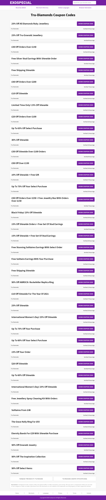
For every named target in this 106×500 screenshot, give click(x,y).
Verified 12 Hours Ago (89, 110)
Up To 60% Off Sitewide (23, 375)
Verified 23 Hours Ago (89, 345)
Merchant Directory (42, 8)
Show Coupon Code (85, 24)
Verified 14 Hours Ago (89, 168)
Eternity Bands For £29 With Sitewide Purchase (34, 433)
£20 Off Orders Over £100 (23, 116)
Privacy (60, 493)
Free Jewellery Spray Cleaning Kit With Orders (34, 398)
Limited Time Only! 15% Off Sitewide (29, 105)
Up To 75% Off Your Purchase (25, 328)
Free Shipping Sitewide (23, 70)
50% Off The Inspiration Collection (28, 456)
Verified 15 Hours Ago (89, 29)
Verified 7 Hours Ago (89, 87)
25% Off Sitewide (20, 305)
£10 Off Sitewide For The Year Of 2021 (30, 293)
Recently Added (21, 8)
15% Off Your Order (20, 351)
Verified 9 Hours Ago (89, 229)
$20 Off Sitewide (19, 363)
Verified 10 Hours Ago (89, 191)
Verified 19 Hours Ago (89, 145)
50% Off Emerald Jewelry (24, 444)
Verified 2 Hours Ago (89, 252)
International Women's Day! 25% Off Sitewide (34, 317)
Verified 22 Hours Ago (89, 334)
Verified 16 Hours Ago (89, 98)
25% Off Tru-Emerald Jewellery (27, 35)
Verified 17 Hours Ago (89, 180)
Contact (89, 493)
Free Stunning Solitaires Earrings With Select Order (36, 247)
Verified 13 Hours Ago (89, 415)
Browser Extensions (85, 8)
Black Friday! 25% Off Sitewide (26, 212)
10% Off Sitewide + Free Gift (25, 174)
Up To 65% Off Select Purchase (26, 128)
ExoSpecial (21, 3)
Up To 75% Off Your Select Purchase (29, 186)
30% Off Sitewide (20, 139)
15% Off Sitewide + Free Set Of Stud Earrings (33, 235)
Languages (46, 493)
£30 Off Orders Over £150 (23, 46)
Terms (74, 493)
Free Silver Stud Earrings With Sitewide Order (34, 58)
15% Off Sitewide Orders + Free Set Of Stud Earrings (37, 224)
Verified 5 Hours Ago (89, 357)
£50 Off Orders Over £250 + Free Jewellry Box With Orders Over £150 (39, 199)
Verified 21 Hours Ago (89, 264)
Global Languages (63, 8)
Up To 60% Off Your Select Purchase (29, 340)
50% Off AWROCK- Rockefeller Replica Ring (32, 282)
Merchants (31, 493)
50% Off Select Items (21, 468)
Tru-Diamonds (15, 28)
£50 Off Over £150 (20, 163)
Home (17, 493)
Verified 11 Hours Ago (89, 133)
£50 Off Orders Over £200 (23, 81)
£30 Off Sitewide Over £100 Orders (28, 151)
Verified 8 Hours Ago (89, 40)
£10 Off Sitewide (19, 93)
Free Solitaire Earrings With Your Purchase (32, 258)
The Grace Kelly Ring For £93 (25, 421)
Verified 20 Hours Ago (89, 52)
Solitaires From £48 (21, 410)
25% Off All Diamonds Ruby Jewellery (30, 23)
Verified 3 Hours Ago (89, 63)
